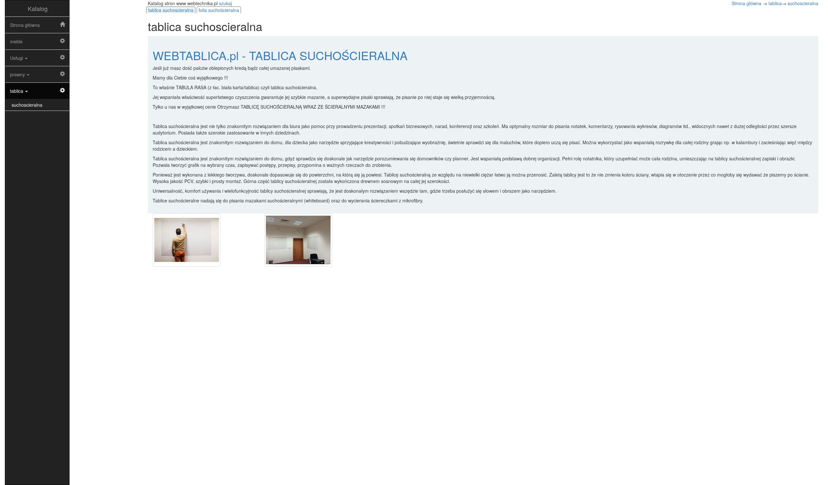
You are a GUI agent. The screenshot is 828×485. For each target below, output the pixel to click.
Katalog (38, 8)
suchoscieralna (27, 105)
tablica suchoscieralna (170, 10)
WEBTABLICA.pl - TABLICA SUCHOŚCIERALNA (280, 55)
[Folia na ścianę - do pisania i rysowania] (204, 240)
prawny (18, 74)
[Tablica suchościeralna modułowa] (315, 240)
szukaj (225, 3)
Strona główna (25, 25)
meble (16, 41)
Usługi (17, 58)
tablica (17, 91)
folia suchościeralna (219, 10)
